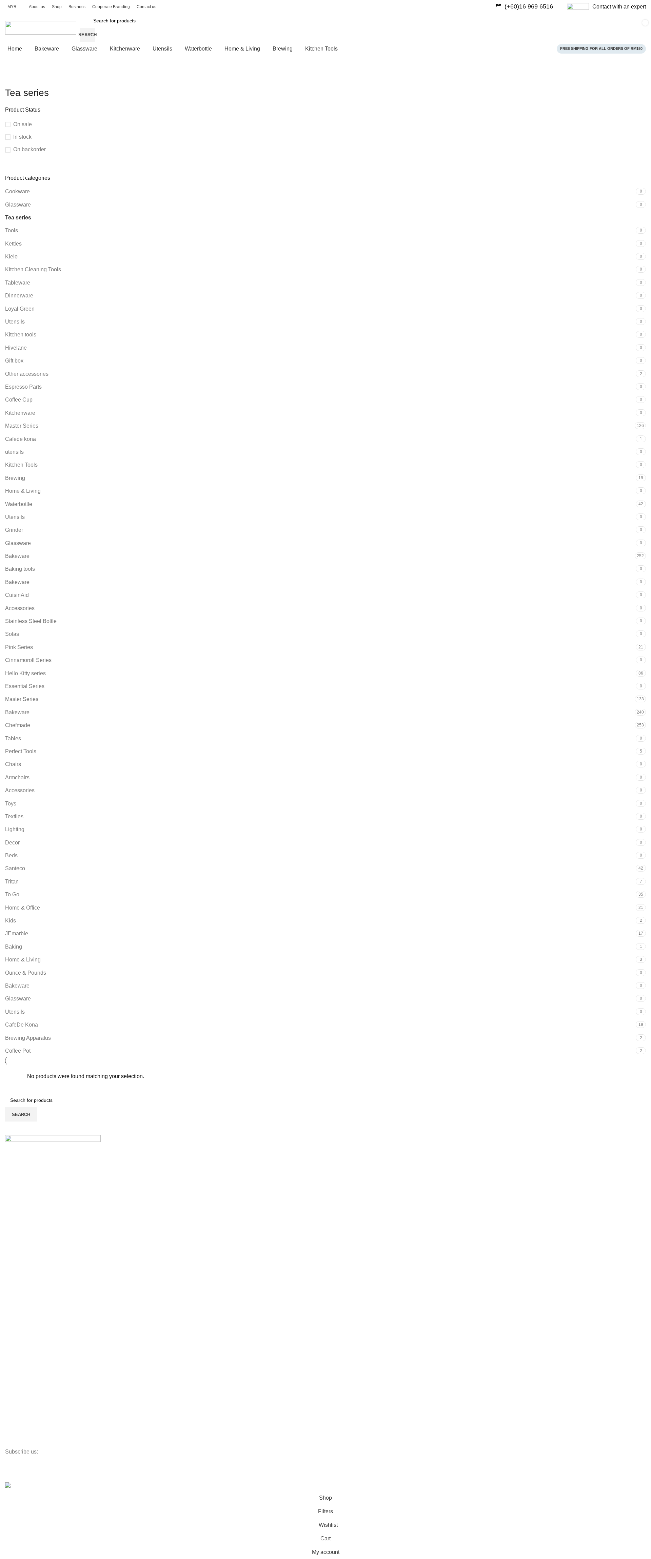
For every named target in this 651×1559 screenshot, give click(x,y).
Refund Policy (20, 1279)
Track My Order (22, 1395)
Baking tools (20, 569)
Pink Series (19, 647)
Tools (11, 230)
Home (11, 1169)
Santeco (15, 868)
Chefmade (17, 725)
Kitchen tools (20, 334)
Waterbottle (18, 504)
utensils (14, 452)
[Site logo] (40, 27)
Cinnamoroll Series (28, 660)
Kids (10, 920)
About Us (15, 1181)
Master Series (21, 426)
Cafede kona (20, 439)
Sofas (12, 634)
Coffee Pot (18, 1051)
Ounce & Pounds (25, 973)
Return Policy (19, 1291)
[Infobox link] (524, 7)
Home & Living (23, 491)
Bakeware (17, 556)
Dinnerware (19, 295)
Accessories (20, 608)
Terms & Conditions (26, 1245)
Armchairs (17, 777)
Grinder (14, 530)
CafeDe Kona (21, 1025)
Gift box (14, 361)
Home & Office (22, 908)
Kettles (13, 244)
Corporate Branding (26, 1407)
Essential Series (24, 686)
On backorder (29, 149)
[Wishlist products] (545, 28)
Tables (13, 738)
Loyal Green (20, 309)
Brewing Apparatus (28, 1038)
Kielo (11, 256)
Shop (10, 1192)
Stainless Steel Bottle (31, 621)
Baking (13, 947)
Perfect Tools (20, 751)
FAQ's (11, 1441)
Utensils (15, 322)
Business (14, 1204)
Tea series (18, 217)
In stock (22, 137)
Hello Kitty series (25, 673)
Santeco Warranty (24, 1430)
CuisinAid (17, 595)
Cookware (17, 191)
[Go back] (13, 77)
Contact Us (17, 1216)
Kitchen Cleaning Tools (33, 269)
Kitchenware (20, 413)
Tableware (17, 283)
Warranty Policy (21, 1268)
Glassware (18, 205)
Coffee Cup (19, 400)
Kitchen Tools (21, 465)
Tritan (12, 881)
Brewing (15, 478)
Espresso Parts (23, 387)
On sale (22, 124)
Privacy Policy (20, 1256)
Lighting (14, 829)
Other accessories (26, 374)
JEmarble (16, 933)
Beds (11, 855)
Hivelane (16, 348)
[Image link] (53, 1141)
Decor (12, 842)
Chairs (13, 764)
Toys (10, 803)
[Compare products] (524, 28)
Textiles (14, 816)
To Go (12, 894)
